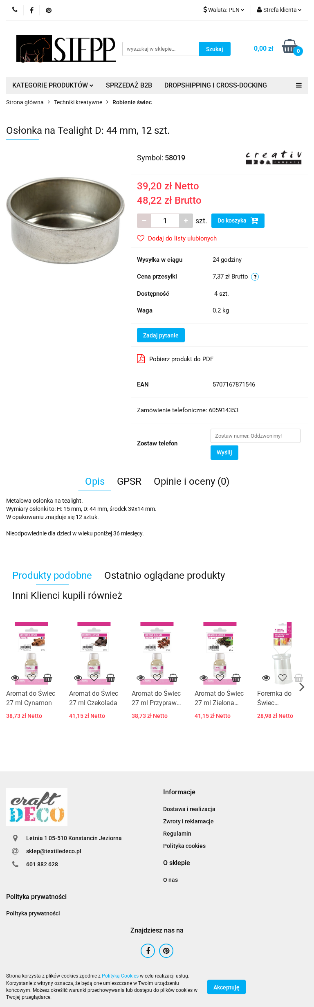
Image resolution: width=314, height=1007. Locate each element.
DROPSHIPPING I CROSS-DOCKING (215, 85)
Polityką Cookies (120, 976)
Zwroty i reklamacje (188, 821)
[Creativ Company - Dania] (274, 157)
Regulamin (177, 833)
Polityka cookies (184, 846)
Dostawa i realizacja (189, 809)
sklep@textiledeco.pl (53, 851)
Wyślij (224, 452)
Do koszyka (233, 220)
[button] (179, 792)
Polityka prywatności (33, 913)
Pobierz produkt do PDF (181, 359)
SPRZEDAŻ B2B (129, 85)
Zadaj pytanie (161, 335)
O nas (170, 880)
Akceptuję (226, 987)
